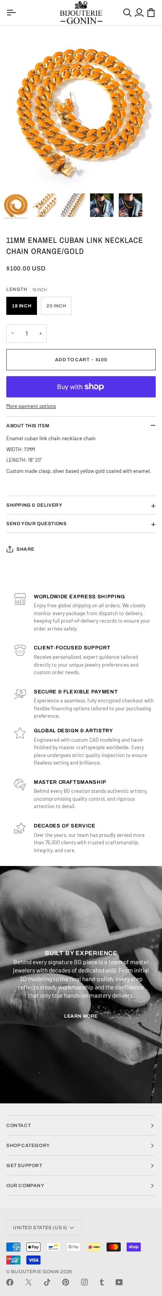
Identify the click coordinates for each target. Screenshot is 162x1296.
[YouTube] (119, 1282)
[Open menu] (12, 12)
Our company (25, 1185)
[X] (28, 1282)
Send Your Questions (36, 523)
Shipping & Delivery (34, 505)
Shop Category (28, 1145)
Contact (18, 1125)
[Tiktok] (47, 1282)
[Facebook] (9, 1282)
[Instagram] (84, 1282)
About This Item (28, 425)
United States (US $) (40, 1227)
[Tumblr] (102, 1282)
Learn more (81, 1016)
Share (26, 549)
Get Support (24, 1165)
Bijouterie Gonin (35, 1271)
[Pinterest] (65, 1282)
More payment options (31, 406)
